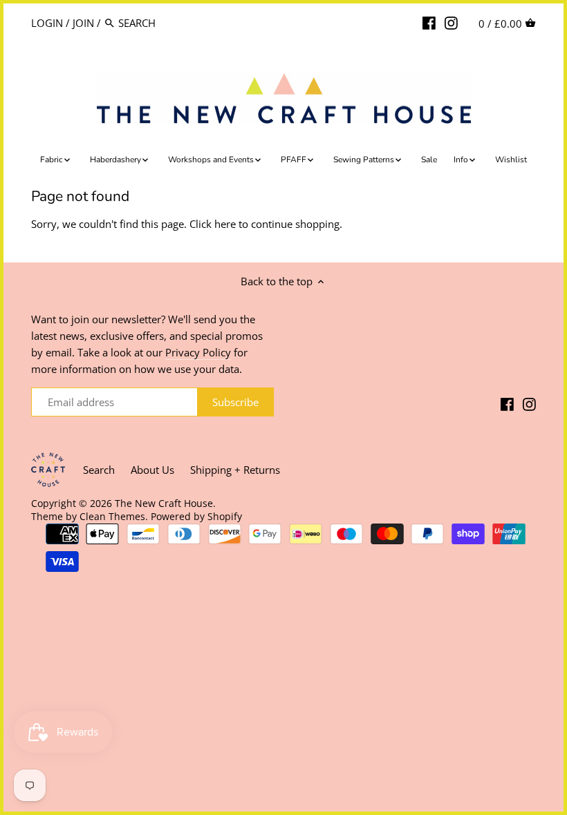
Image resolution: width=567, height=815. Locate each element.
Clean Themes (112, 516)
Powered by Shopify (196, 516)
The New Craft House (164, 503)
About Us (152, 470)
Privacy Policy (198, 352)
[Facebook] (429, 22)
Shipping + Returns (235, 470)
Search (99, 470)
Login (47, 23)
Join (83, 23)
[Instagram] (451, 22)
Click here (212, 224)
